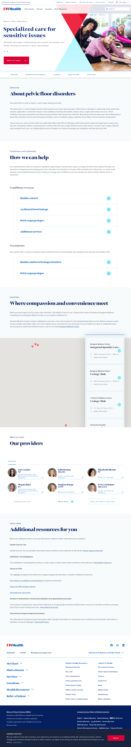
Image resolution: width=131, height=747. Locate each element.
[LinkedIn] (122, 645)
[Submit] (107, 9)
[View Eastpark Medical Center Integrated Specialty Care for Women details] (119, 351)
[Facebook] (111, 645)
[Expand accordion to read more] (109, 198)
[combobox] (119, 9)
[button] (65, 198)
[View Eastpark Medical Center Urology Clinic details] (119, 377)
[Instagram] (117, 645)
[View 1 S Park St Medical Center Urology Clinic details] (119, 404)
